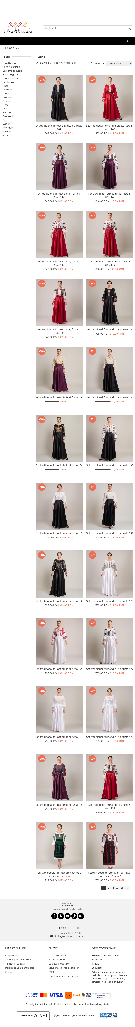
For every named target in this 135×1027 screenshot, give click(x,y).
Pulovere (7, 120)
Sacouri (6, 123)
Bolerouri (7, 89)
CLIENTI (53, 948)
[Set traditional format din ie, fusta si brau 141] (109, 166)
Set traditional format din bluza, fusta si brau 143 (109, 127)
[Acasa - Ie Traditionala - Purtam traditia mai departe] (20, 28)
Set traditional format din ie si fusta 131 (109, 533)
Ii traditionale (10, 63)
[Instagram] (81, 916)
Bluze (5, 85)
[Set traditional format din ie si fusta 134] (59, 438)
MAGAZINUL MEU (16, 948)
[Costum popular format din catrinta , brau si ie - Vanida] (59, 845)
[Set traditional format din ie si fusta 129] (59, 641)
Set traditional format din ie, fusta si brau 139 (109, 263)
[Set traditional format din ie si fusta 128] (109, 574)
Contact (9, 972)
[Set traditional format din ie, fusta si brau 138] (59, 302)
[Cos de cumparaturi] (128, 40)
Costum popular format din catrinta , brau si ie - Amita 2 (109, 874)
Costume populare (12, 70)
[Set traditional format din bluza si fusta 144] (59, 98)
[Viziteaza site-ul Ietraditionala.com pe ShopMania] (108, 1015)
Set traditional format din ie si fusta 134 (59, 465)
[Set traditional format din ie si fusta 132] (59, 506)
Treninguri (8, 127)
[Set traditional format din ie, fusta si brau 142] (59, 166)
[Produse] (6, 41)
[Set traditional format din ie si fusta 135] (109, 370)
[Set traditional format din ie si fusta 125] (59, 777)
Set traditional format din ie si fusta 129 (59, 669)
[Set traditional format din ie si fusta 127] (109, 641)
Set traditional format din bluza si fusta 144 (59, 127)
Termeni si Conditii (15, 963)
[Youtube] (68, 916)
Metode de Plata (57, 955)
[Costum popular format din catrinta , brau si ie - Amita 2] (109, 845)
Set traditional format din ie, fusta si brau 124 (109, 806)
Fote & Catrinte (10, 78)
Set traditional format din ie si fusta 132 (59, 533)
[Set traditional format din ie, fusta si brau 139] (109, 234)
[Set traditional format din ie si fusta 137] (109, 302)
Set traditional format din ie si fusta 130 (59, 601)
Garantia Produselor (59, 963)
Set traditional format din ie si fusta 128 (109, 601)
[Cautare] (129, 28)
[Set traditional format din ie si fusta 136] (59, 370)
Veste (5, 135)
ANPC (51, 972)
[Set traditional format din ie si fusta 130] (59, 574)
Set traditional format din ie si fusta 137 (109, 329)
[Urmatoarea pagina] (127, 888)
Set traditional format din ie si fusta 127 (109, 669)
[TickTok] (74, 916)
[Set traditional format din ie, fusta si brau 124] (109, 777)
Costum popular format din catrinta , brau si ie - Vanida (59, 874)
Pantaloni (8, 116)
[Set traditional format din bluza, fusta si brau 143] (109, 98)
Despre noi (11, 955)
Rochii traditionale (12, 66)
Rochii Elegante (10, 74)
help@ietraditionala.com (69, 936)
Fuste (5, 104)
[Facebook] (54, 916)
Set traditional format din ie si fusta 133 (109, 465)
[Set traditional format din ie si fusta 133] (109, 438)
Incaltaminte (9, 82)
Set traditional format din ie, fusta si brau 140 (59, 263)
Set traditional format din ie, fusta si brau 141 (109, 195)
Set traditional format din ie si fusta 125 (59, 804)
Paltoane (7, 112)
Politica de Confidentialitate (19, 967)
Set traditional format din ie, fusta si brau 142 (59, 195)
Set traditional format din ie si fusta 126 (109, 736)
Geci (5, 108)
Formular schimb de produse (64, 976)
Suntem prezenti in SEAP (18, 959)
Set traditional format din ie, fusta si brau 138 (59, 331)
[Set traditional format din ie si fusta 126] (109, 709)
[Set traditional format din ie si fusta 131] (109, 506)
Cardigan (7, 97)
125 (121, 887)
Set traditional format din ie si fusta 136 (59, 397)
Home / (9, 48)
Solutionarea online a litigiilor (64, 967)
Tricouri (7, 131)
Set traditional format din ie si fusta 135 (109, 397)
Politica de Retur (57, 959)
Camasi (6, 93)
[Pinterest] (61, 916)
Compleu (7, 101)
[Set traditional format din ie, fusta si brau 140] (59, 234)
